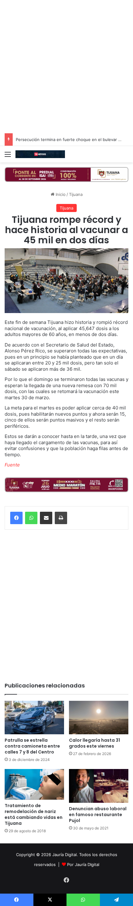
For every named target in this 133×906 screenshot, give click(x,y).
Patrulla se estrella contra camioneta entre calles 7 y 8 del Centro (32, 746)
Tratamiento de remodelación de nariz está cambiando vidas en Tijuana (33, 814)
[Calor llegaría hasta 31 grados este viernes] (98, 717)
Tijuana (76, 194)
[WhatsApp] (31, 518)
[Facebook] (16, 518)
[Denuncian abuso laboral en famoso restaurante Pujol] (98, 785)
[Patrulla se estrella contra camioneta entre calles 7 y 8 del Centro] (34, 717)
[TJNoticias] (40, 154)
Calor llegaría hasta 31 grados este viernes (94, 743)
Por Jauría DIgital (83, 864)
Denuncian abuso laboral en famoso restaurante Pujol (98, 815)
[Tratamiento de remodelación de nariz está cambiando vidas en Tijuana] (34, 784)
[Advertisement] (66, 66)
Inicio (60, 194)
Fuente (12, 465)
